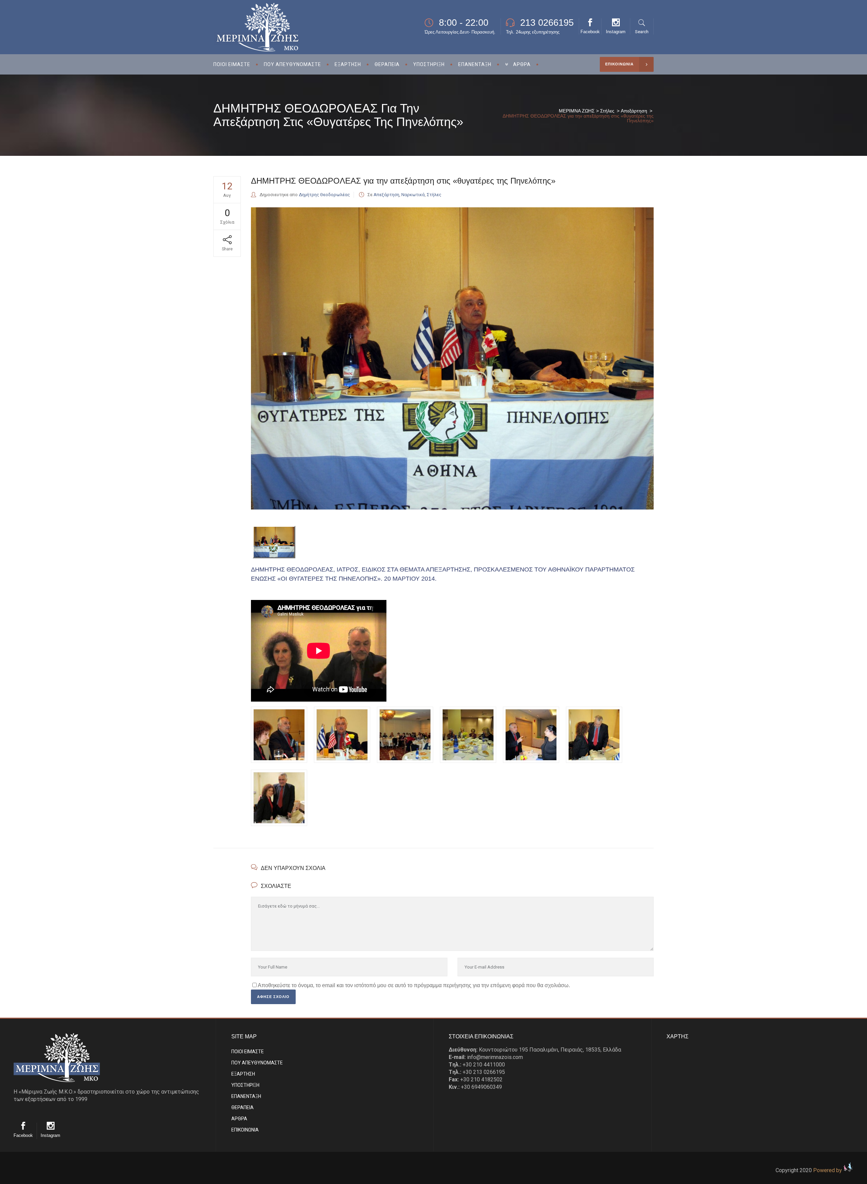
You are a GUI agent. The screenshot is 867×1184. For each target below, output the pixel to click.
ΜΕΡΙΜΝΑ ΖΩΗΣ (577, 110)
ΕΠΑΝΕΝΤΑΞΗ (246, 1096)
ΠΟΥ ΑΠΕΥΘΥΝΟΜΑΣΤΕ (257, 1062)
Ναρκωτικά (413, 194)
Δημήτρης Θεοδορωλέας (324, 194)
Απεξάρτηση (634, 110)
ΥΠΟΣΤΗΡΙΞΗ (245, 1085)
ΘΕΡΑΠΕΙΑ (242, 1107)
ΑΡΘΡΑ (239, 1118)
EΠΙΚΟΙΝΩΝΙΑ (245, 1130)
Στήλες (607, 110)
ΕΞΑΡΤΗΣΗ (243, 1074)
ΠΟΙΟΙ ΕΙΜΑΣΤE (247, 1051)
